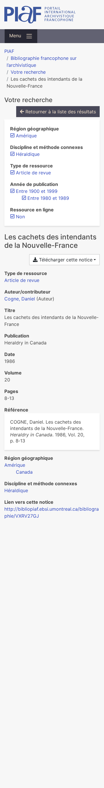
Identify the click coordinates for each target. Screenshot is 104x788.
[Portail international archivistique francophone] (52, 14)
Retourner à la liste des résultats (60, 112)
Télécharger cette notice (65, 260)
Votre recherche (28, 72)
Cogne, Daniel (19, 299)
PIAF (9, 51)
